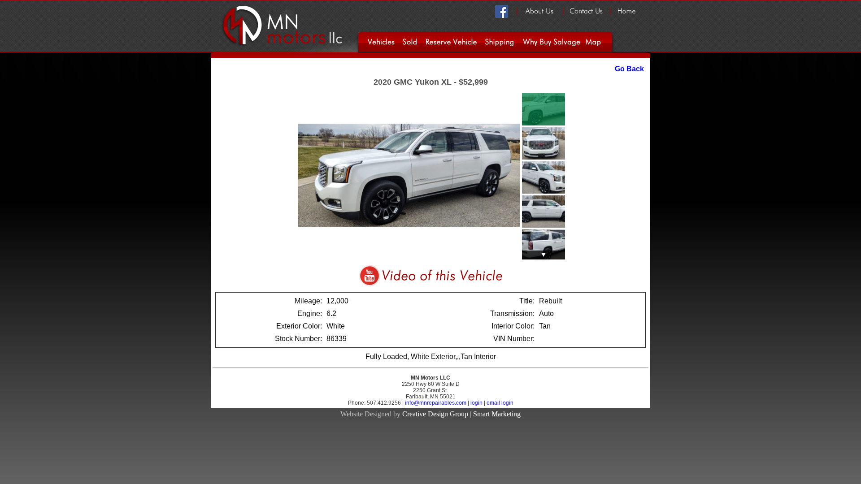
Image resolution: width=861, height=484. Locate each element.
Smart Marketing (497, 414)
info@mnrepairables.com (436, 403)
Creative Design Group (435, 414)
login (476, 403)
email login (500, 403)
